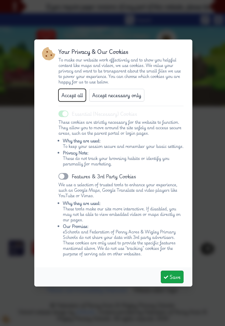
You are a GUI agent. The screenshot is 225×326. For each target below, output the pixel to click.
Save (174, 276)
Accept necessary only (116, 95)
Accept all (72, 95)
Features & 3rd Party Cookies (104, 176)
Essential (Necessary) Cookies (104, 113)
